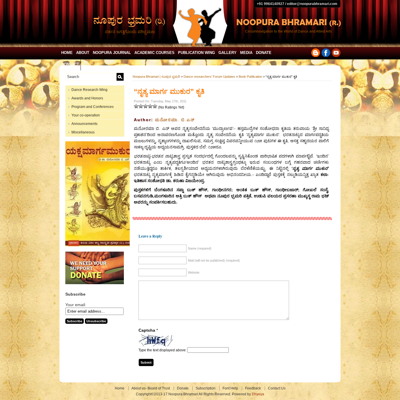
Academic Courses (154, 52)
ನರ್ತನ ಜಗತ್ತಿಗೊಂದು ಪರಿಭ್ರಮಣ (130, 31)
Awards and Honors (87, 98)
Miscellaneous (83, 132)
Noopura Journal (112, 52)
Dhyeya (258, 394)
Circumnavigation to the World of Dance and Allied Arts (288, 31)
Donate (263, 52)
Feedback (253, 388)
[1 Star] (136, 106)
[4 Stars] (150, 106)
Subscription (206, 388)
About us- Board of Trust (150, 388)
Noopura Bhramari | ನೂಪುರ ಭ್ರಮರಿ (156, 76)
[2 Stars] (141, 106)
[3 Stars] (145, 106)
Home (67, 52)
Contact (70, 64)
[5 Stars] (155, 106)
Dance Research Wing (89, 90)
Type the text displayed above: (163, 350)
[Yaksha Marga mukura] (99, 245)
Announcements (84, 124)
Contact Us (277, 388)
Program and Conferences (92, 107)
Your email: (75, 304)
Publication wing (196, 52)
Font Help (230, 388)
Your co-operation (85, 115)
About (82, 52)
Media (246, 52)
